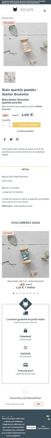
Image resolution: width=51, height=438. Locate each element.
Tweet (10, 139)
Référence (7, 206)
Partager (4, 139)
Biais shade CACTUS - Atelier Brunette (25, 281)
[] (48, 18)
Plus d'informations (43, 427)
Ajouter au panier (26, 124)
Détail (25, 169)
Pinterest (17, 139)
